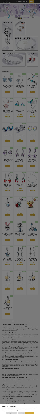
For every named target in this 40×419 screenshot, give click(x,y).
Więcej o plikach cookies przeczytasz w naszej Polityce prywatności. (12, 410)
